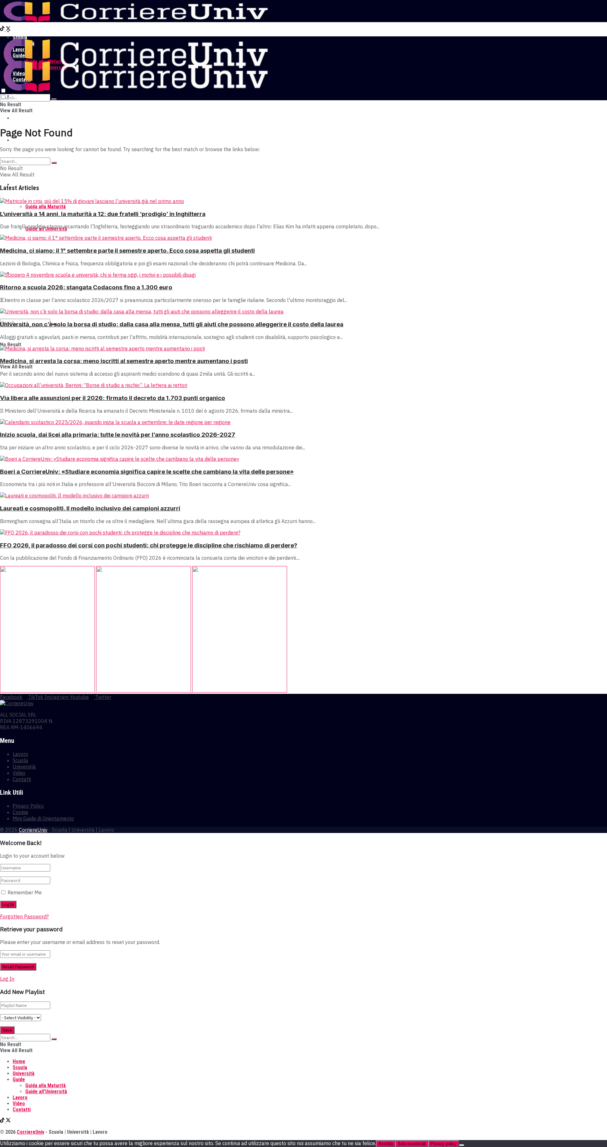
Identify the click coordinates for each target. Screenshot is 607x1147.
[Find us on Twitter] (8, 29)
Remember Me (25, 892)
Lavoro (20, 754)
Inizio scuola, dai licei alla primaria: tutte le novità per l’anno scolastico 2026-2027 (117, 434)
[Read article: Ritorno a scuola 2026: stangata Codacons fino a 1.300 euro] (303, 275)
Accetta (385, 1143)
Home (19, 31)
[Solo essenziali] (461, 1145)
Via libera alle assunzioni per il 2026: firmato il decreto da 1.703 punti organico (112, 398)
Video (19, 773)
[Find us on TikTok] (3, 29)
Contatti (22, 779)
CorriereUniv (33, 830)
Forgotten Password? (24, 916)
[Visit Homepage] (135, 20)
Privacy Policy (28, 806)
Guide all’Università (46, 1091)
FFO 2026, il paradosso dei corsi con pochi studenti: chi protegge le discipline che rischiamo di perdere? (148, 545)
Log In (7, 979)
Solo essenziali (412, 1143)
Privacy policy (444, 1143)
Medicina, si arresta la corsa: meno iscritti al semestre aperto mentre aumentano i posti (124, 361)
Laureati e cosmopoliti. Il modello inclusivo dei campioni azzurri (90, 508)
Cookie (20, 812)
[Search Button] (54, 99)
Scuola (20, 118)
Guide (19, 1079)
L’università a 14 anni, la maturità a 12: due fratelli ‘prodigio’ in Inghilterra (102, 214)
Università (23, 140)
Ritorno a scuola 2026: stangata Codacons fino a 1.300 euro (86, 287)
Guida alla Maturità (45, 207)
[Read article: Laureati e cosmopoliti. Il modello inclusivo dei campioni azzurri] (303, 495)
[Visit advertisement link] (48, 691)
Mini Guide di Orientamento (43, 818)
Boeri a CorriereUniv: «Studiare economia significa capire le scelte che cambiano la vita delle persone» (147, 471)
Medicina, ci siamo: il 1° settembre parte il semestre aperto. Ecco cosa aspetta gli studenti (127, 250)
